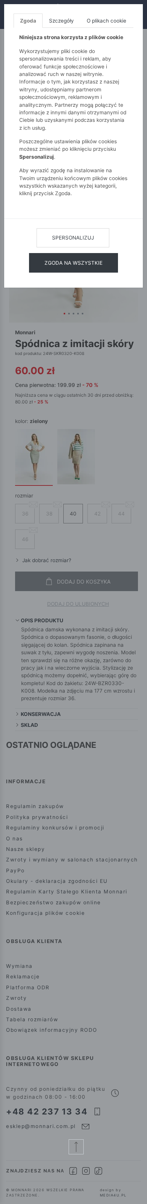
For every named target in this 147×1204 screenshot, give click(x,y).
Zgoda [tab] (28, 21)
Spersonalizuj (73, 238)
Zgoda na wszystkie (73, 263)
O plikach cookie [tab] (106, 21)
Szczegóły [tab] (61, 21)
